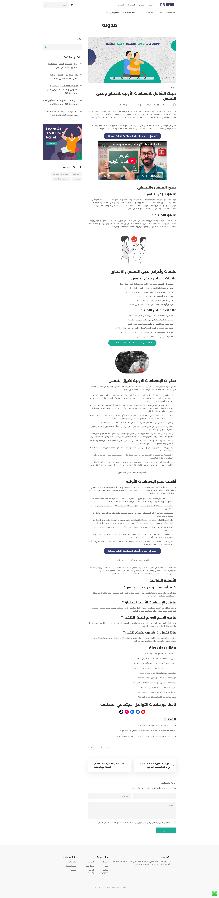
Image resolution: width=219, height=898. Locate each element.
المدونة (159, 12)
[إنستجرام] (127, 712)
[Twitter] (167, 870)
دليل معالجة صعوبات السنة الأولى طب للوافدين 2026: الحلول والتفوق (60, 102)
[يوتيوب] (143, 712)
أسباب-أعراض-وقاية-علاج (60, 174)
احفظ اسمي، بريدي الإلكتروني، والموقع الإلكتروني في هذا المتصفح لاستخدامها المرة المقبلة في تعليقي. (135, 822)
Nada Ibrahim (167, 104)
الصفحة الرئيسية (171, 12)
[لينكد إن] (138, 712)
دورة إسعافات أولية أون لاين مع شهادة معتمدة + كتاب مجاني (154, 682)
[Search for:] (56, 5)
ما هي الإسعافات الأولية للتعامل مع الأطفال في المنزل (156, 658)
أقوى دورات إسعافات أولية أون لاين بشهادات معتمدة (157, 677)
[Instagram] (164, 870)
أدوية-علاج (76, 174)
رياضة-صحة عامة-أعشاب (61, 179)
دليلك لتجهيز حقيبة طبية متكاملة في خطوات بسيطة (158, 673)
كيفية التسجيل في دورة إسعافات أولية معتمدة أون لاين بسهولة (153, 668)
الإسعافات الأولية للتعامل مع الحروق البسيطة (159, 653)
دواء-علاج (77, 179)
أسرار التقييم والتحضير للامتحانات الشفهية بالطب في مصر (63, 65)
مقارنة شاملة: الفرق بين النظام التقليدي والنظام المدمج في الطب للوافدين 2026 (62, 89)
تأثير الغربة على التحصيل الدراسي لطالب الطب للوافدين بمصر (63, 76)
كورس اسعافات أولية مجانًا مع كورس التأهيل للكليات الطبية (155, 663)
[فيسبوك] (132, 712)
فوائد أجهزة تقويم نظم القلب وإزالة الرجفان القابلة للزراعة (156, 692)
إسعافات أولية (148, 12)
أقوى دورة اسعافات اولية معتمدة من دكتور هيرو (158, 687)
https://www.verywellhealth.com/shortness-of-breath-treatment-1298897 (148, 730)
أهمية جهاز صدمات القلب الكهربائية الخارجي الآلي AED (157, 697)
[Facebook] (171, 870)
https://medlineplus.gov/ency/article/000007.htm (158, 725)
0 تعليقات (121, 104)
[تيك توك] (121, 712)
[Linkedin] (160, 870)
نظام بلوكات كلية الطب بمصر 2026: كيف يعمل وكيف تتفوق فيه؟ (62, 113)
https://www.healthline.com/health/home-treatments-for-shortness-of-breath (146, 736)
